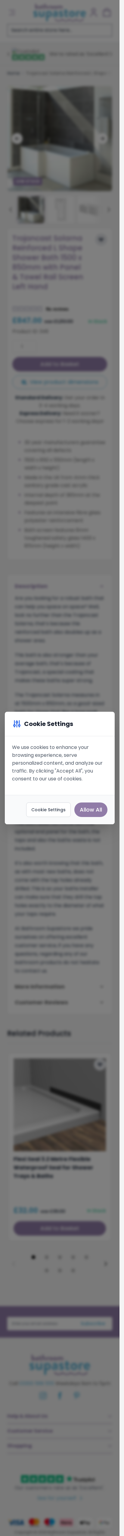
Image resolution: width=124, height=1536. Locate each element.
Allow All (91, 809)
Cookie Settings (48, 810)
